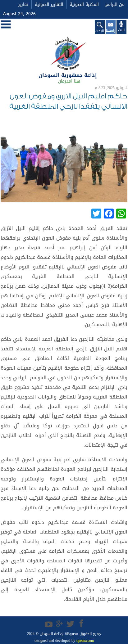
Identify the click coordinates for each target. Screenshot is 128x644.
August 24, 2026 (19, 14)
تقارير (23, 4)
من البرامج (115, 4)
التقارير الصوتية (49, 4)
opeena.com (84, 640)
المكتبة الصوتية (84, 4)
